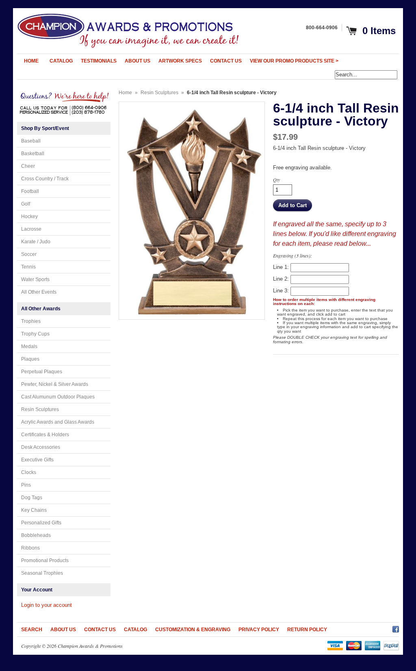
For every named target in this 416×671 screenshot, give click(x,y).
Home (125, 92)
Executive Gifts (37, 460)
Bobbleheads (36, 535)
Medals (29, 346)
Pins (26, 485)
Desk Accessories (40, 447)
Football (30, 191)
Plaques (30, 359)
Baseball (31, 141)
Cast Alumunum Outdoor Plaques (58, 397)
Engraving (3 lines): (292, 255)
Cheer (28, 166)
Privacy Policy (258, 629)
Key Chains (34, 510)
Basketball (32, 153)
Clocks (28, 472)
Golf (25, 204)
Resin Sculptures (40, 409)
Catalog (135, 629)
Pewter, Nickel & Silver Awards (54, 384)
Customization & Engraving (192, 629)
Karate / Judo (35, 242)
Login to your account (46, 605)
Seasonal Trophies (42, 573)
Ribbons (30, 548)
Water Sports (35, 279)
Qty (276, 179)
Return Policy (307, 629)
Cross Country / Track (45, 179)
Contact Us (100, 629)
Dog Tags (31, 497)
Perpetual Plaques (41, 371)
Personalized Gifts (41, 523)
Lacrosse (31, 229)
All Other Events (38, 292)
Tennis (28, 267)
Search (31, 629)
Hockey (29, 216)
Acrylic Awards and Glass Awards (57, 422)
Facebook (395, 628)
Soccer (29, 254)
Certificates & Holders (45, 434)
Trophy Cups (35, 334)
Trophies (31, 321)
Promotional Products (45, 560)
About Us (63, 629)
